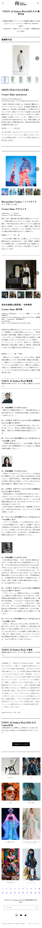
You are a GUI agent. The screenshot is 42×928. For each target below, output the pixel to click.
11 (2, 892)
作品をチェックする (21, 744)
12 (6, 892)
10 (39, 888)
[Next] (37, 58)
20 (39, 892)
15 (19, 892)
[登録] (35, 907)
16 (23, 892)
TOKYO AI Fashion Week (16, 923)
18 (31, 892)
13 (11, 892)
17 (27, 892)
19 (35, 892)
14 (15, 892)
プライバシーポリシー (34, 923)
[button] (38, 3)
